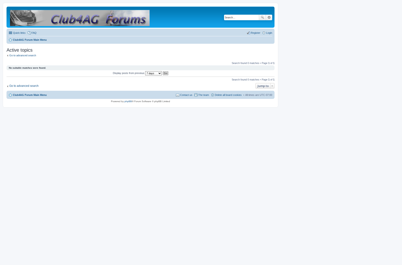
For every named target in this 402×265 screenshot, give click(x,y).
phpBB (128, 101)
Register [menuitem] (255, 32)
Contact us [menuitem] (186, 95)
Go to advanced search (22, 55)
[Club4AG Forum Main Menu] (80, 17)
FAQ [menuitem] (34, 32)
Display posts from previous (129, 73)
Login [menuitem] (269, 32)
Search (262, 17)
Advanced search (269, 17)
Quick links (19, 32)
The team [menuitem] (203, 95)
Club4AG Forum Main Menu (30, 95)
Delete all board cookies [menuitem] (228, 95)
